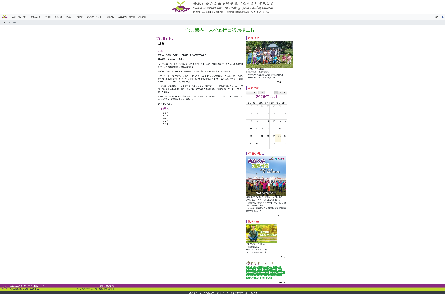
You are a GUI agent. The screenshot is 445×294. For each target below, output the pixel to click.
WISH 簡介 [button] (22, 17)
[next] (254, 93)
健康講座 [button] (70, 17)
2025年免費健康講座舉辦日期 (258, 72)
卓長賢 (165, 115)
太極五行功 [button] (35, 17)
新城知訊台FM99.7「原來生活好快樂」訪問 (264, 200)
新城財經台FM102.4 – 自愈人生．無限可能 (264, 197)
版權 (108, 286)
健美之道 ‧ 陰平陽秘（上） (257, 252)
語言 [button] (437, 17)
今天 (261, 92)
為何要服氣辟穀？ (253, 247)
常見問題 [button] (111, 17)
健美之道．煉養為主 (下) (256, 249)
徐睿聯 (165, 118)
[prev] (249, 93)
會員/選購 (142, 17)
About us (122, 17)
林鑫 (161, 44)
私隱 (112, 286)
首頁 (14, 17)
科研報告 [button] (100, 17)
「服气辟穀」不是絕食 (255, 244)
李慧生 (165, 124)
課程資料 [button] (48, 17)
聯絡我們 (132, 17)
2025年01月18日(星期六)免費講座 (260, 77)
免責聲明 (101, 286)
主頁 (4, 22)
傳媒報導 (90, 17)
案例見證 (81, 17)
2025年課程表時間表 (255, 69)
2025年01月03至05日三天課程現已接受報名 (265, 75)
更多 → (280, 82)
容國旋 (165, 113)
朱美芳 (165, 121)
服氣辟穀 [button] (59, 17)
